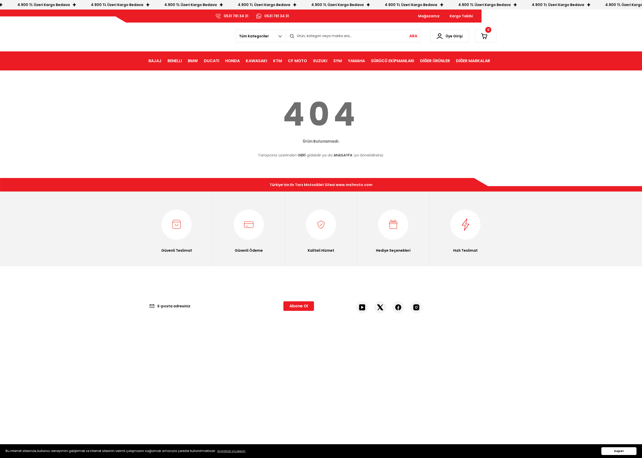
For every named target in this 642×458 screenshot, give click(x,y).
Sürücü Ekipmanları (432, 367)
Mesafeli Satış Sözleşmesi (258, 357)
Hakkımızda (155, 367)
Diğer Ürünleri (427, 376)
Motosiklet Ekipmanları (435, 357)
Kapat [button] (619, 451)
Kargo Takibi (156, 386)
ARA (413, 36)
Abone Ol (298, 306)
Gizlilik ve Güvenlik (251, 367)
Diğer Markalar (428, 386)
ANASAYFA (343, 155)
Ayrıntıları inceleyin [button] (231, 451)
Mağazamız (155, 376)
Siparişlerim (336, 386)
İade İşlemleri (247, 395)
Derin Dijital (298, 427)
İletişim (151, 357)
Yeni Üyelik (335, 357)
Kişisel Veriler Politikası (254, 386)
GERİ (302, 155)
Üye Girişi (334, 367)
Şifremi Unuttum (340, 376)
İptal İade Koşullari (251, 376)
